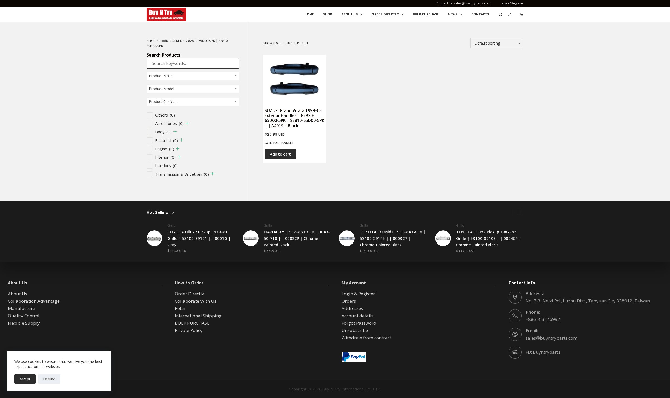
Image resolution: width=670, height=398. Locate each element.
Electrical (166, 140)
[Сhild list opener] (187, 123)
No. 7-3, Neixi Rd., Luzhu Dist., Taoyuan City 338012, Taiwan (588, 301)
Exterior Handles (279, 143)
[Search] (500, 14)
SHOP (151, 40)
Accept (25, 379)
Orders (349, 301)
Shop (327, 14)
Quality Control (24, 316)
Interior (165, 157)
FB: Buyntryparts (543, 352)
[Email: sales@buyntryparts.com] (515, 334)
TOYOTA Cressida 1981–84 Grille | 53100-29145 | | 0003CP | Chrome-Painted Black (392, 238)
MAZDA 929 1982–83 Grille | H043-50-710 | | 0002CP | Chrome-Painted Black (297, 238)
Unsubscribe (355, 330)
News (452, 14)
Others (165, 115)
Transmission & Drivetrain (182, 174)
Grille (172, 225)
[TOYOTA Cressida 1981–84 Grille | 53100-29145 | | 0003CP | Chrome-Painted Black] (347, 238)
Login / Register (512, 3)
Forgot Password (359, 323)
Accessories (169, 123)
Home (309, 14)
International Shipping (198, 316)
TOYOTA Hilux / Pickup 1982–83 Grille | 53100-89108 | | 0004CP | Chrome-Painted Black (488, 238)
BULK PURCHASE (426, 14)
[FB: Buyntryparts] (515, 352)
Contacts (480, 14)
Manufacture (21, 308)
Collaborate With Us (195, 301)
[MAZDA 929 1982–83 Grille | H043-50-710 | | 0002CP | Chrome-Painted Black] (251, 238)
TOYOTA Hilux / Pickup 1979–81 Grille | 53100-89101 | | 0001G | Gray (199, 238)
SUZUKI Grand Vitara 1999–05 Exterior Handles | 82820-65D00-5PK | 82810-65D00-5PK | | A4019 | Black (294, 118)
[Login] (510, 14)
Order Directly (385, 14)
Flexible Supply (24, 323)
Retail (181, 308)
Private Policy (189, 330)
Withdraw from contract (366, 338)
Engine (164, 148)
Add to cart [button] (280, 154)
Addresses (352, 308)
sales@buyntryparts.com (551, 338)
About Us (349, 14)
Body (163, 131)
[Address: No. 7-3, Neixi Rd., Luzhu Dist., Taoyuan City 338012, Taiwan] (515, 297)
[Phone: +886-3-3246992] (515, 315)
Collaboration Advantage (34, 301)
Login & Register (358, 294)
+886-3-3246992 (543, 319)
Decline (49, 379)
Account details (357, 316)
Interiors (166, 165)
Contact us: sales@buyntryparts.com (464, 3)
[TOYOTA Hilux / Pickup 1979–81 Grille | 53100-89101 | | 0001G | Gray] (154, 238)
